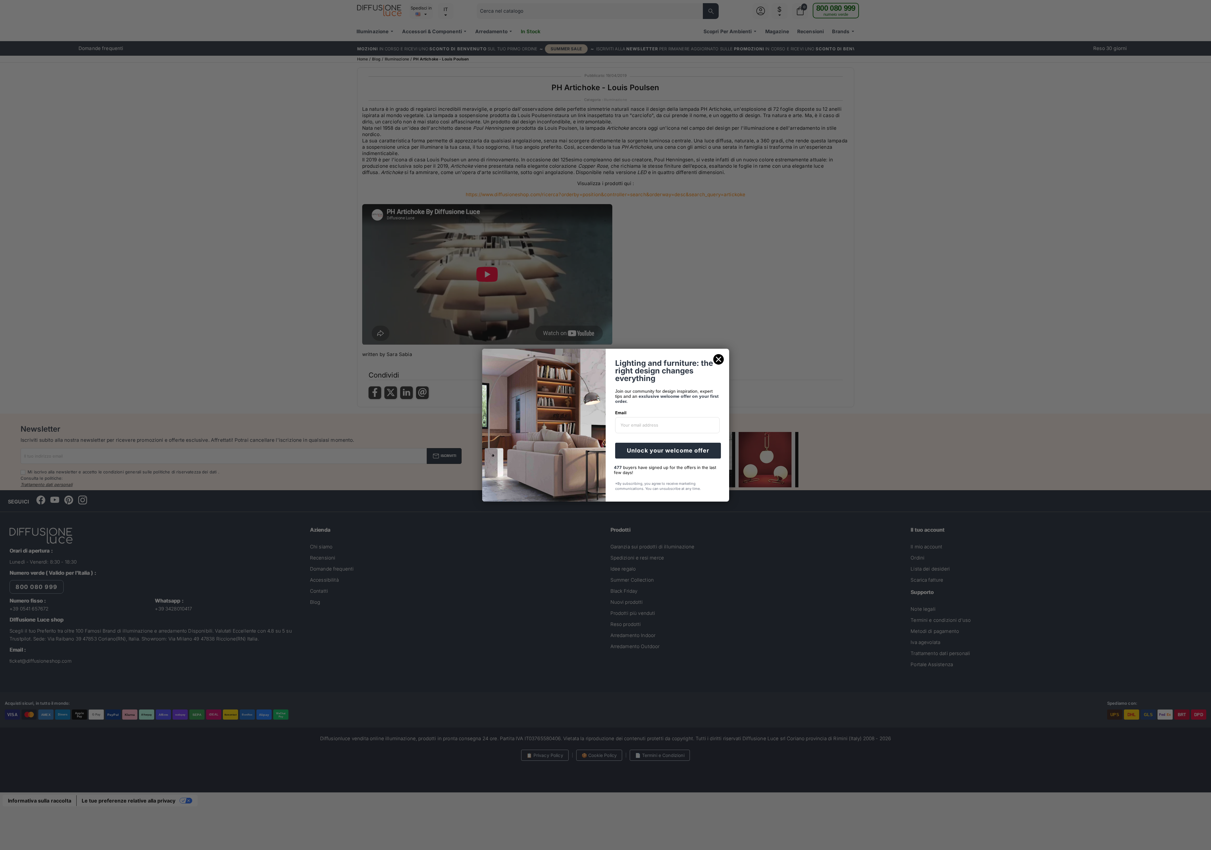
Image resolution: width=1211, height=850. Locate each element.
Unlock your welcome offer (668, 450)
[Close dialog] (718, 359)
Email (621, 412)
